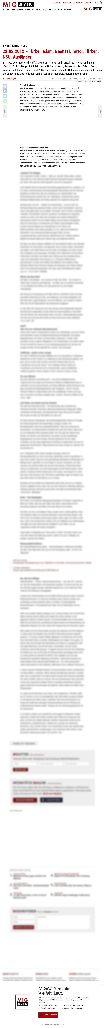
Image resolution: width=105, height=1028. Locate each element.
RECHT (38, 10)
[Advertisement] (52, 27)
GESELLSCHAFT (17, 10)
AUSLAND (47, 10)
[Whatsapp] (5, 101)
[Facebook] (5, 86)
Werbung (88, 3)
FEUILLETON (57, 10)
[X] (5, 91)
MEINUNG (67, 10)
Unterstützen (78, 3)
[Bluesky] (5, 96)
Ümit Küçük (11, 78)
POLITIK (6, 10)
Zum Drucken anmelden (95, 81)
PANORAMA (29, 10)
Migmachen (67, 3)
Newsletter (56, 3)
